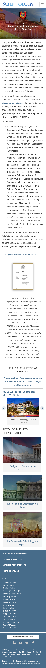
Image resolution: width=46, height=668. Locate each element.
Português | (11, 622)
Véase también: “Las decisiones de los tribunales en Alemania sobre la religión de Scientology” (23, 381)
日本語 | (9, 611)
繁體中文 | (9, 582)
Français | (9, 599)
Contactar (35, 654)
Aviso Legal (26, 654)
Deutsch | (9, 596)
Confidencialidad (25, 652)
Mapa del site (6, 656)
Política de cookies (13, 654)
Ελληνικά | (9, 602)
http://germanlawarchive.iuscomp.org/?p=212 (20, 254)
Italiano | (8, 608)
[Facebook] (33, 643)
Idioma (5, 578)
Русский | (9, 625)
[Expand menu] (23, 553)
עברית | (8, 605)
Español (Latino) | (12, 594)
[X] (27, 643)
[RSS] (14, 643)
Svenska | (9, 628)
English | (9, 588)
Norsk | (9, 619)
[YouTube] (21, 643)
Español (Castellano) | (14, 591)
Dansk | (8, 585)
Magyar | (10, 613)
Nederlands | (10, 616)
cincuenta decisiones (12, 102)
